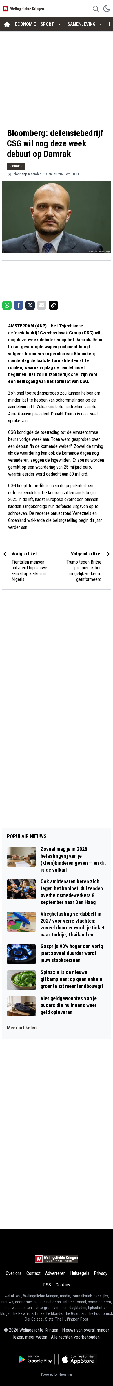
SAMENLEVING (82, 24)
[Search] (95, 8)
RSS (47, 1285)
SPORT (47, 24)
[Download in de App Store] (77, 1359)
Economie (16, 166)
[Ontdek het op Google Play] (35, 1359)
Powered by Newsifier (56, 1374)
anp (24, 174)
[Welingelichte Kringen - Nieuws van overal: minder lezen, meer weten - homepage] (24, 8)
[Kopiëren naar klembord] (53, 305)
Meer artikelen (22, 1027)
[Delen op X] (30, 305)
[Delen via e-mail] (41, 305)
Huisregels (79, 1273)
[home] (6, 24)
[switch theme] (107, 9)
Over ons (14, 1273)
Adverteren (55, 1273)
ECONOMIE (25, 24)
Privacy (100, 1273)
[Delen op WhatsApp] (7, 305)
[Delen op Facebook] (18, 305)
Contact (33, 1273)
